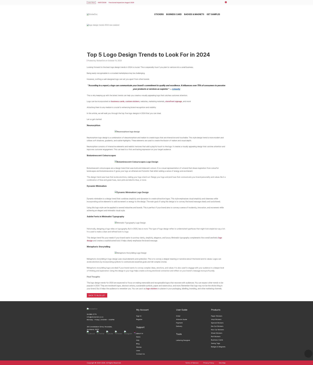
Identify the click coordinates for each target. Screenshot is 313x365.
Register (139, 319)
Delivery (179, 326)
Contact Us (140, 354)
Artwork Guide (181, 319)
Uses (138, 350)
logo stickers (151, 289)
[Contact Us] (308, 354)
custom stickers (132, 101)
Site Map (222, 363)
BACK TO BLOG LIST (97, 295)
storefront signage (173, 101)
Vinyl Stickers (216, 319)
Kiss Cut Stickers (217, 330)
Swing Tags (215, 343)
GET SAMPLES (213, 14)
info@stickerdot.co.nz (95, 317)
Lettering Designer (183, 340)
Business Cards (217, 340)
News (138, 337)
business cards (117, 101)
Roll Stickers (215, 336)
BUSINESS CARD (174, 14)
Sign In (138, 316)
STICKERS (159, 14)
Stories (139, 347)
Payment (179, 323)
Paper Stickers (216, 316)
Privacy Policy (208, 363)
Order (178, 316)
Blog (138, 344)
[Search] (224, 14)
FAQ (137, 340)
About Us (139, 333)
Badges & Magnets (218, 347)
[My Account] (219, 2)
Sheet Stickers (216, 333)
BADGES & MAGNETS (194, 14)
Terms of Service (191, 363)
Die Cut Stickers (217, 326)
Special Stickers (217, 323)
